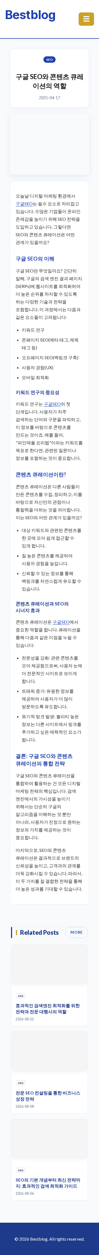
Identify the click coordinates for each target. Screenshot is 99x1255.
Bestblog (30, 14)
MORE (76, 932)
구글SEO (24, 203)
